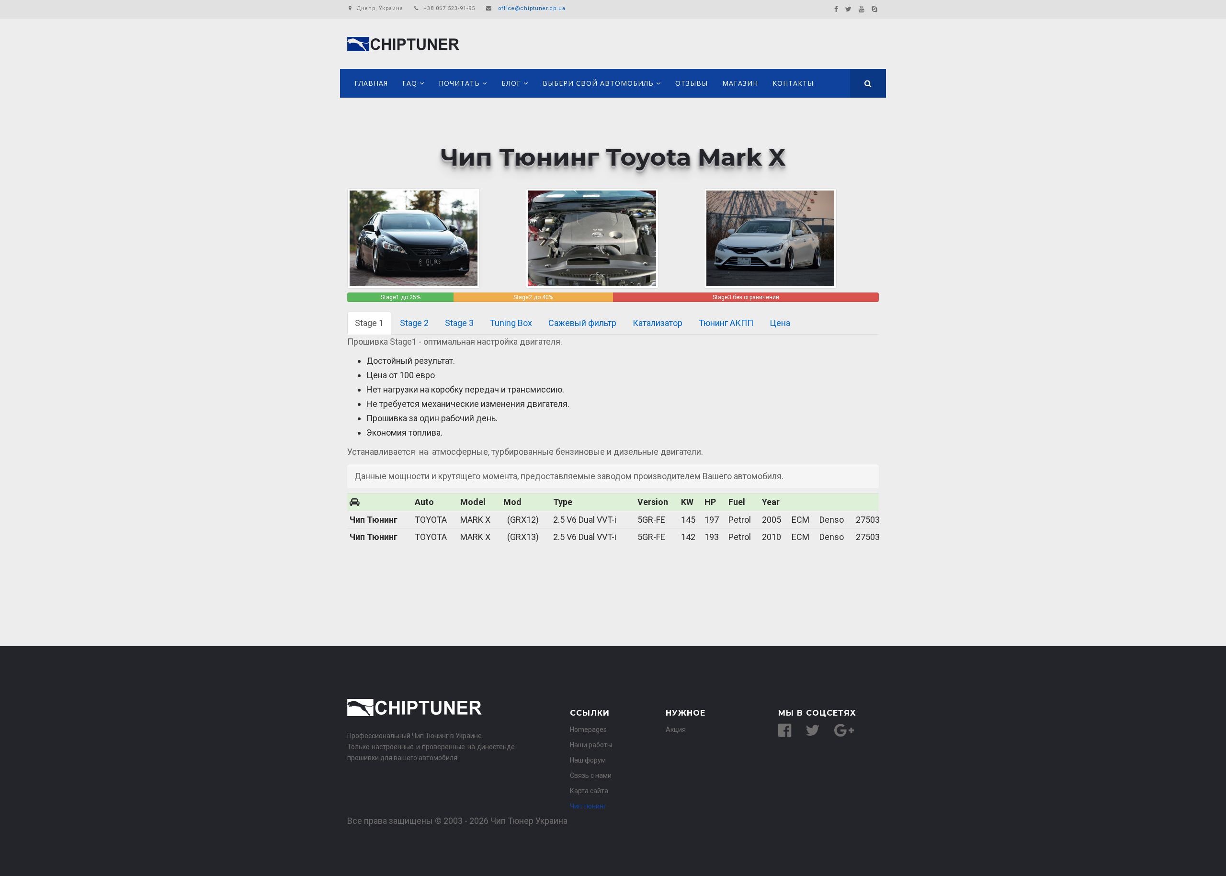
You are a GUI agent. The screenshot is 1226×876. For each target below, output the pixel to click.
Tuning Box (511, 323)
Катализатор (657, 323)
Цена (780, 323)
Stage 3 (459, 323)
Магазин (740, 83)
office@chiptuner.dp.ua (532, 8)
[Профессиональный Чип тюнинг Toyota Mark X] (413, 238)
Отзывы (691, 83)
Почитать (459, 83)
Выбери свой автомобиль (598, 83)
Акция (676, 729)
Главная (371, 83)
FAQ (409, 83)
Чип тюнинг (588, 806)
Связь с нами (591, 775)
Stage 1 (369, 323)
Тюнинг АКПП (726, 323)
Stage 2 (414, 323)
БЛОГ (511, 83)
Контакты (793, 83)
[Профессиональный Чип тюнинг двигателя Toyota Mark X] (592, 238)
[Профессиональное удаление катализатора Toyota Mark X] (770, 238)
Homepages (588, 729)
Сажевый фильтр (582, 323)
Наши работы (591, 745)
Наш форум (588, 760)
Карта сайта (589, 791)
